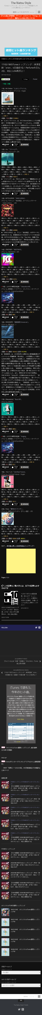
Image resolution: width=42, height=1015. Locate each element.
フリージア (13, 149)
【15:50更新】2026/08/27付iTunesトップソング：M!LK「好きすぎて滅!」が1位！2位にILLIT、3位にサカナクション (25, 827)
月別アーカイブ (6, 969)
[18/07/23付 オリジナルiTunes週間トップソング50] (5, 912)
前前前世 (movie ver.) (21, 322)
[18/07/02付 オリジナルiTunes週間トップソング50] (5, 942)
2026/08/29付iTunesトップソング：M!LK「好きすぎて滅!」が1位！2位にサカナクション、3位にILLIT (25, 801)
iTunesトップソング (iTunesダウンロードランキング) (18, 59)
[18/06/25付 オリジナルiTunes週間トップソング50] (5, 952)
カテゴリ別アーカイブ (8, 982)
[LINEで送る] (5, 79)
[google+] (39, 627)
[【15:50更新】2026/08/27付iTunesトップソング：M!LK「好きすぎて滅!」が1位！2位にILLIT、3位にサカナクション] (5, 823)
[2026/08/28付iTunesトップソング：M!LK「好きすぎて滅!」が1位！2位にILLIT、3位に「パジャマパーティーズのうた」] (5, 810)
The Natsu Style (21, 3)
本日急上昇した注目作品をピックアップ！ (21, 546)
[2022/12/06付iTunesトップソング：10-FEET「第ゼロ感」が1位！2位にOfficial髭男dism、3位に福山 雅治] (11, 598)
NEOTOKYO (17, 249)
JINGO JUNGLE (20, 198)
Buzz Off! (18, 399)
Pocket (35, 79)
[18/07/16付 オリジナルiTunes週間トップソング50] (5, 922)
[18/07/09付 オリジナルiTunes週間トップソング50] (5, 932)
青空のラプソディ (16, 509)
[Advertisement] (21, 33)
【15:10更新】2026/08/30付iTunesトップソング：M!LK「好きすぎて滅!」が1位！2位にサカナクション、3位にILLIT (25, 788)
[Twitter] (36, 627)
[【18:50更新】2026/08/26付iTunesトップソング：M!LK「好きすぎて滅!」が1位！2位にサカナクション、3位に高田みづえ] (5, 836)
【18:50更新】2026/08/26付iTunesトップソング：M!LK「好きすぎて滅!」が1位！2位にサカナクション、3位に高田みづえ (25, 839)
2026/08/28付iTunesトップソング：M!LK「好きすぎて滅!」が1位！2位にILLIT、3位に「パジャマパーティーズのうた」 (25, 814)
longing (23, 436)
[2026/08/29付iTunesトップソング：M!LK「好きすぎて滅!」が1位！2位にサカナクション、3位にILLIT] (5, 797)
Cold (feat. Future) (19, 472)
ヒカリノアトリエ (20, 88)
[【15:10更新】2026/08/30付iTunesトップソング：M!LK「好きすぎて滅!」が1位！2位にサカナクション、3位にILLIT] (5, 785)
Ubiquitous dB (25, 286)
